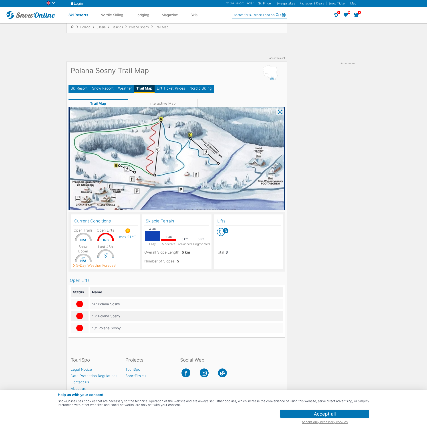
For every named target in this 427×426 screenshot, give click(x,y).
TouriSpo (132, 369)
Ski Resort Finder (242, 3)
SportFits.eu (135, 376)
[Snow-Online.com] (30, 15)
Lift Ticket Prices (171, 88)
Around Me (283, 15)
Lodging (142, 15)
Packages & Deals (312, 3)
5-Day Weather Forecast (96, 265)
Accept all (325, 414)
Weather (125, 88)
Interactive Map (162, 103)
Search (277, 15)
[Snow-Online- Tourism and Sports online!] (74, 26)
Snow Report (103, 88)
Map (353, 3)
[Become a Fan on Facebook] (185, 372)
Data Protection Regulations (94, 376)
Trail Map (144, 88)
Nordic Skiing (200, 88)
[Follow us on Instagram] (204, 372)
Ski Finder (265, 3)
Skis (194, 15)
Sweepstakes (285, 3)
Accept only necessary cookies (325, 422)
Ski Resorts (78, 15)
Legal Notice (81, 369)
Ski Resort (79, 88)
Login (78, 3)
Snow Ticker (337, 3)
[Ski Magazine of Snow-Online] (222, 372)
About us (78, 388)
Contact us (80, 382)
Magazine (170, 15)
